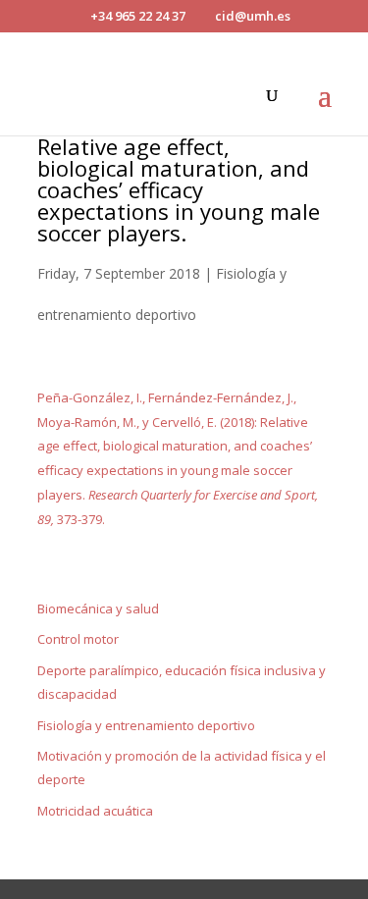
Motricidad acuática (95, 811)
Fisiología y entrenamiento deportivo (146, 725)
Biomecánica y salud (98, 608)
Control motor (78, 639)
